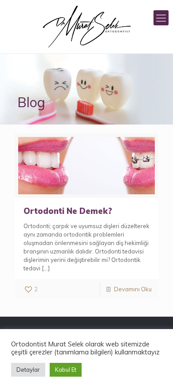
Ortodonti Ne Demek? (68, 211)
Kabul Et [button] (65, 369)
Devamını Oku (133, 289)
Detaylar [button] (28, 369)
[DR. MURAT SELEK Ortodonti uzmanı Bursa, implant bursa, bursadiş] (86, 26)
